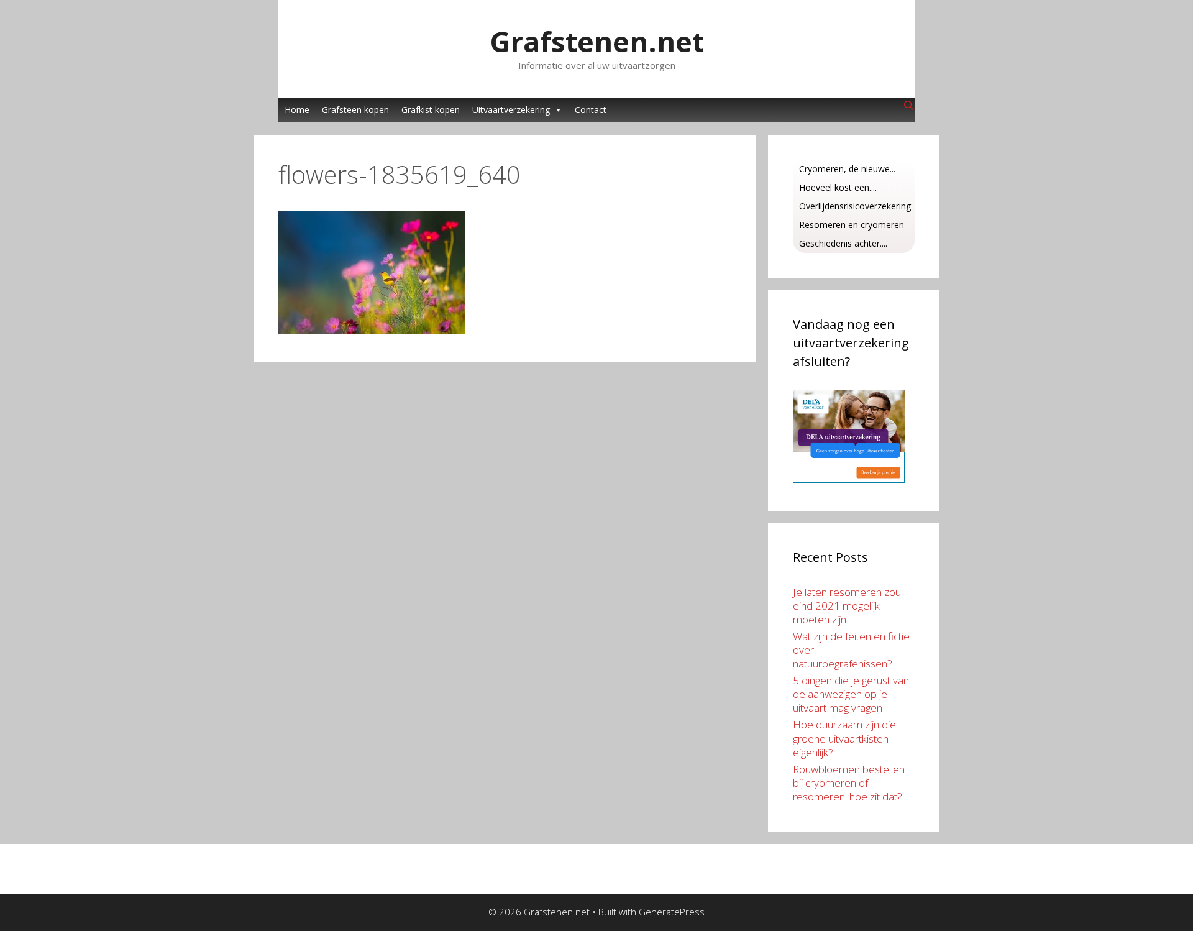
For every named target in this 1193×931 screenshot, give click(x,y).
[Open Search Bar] (909, 106)
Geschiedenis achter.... (843, 243)
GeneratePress (672, 912)
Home (297, 110)
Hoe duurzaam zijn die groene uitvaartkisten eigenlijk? (844, 738)
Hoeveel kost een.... (838, 187)
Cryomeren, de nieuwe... (847, 169)
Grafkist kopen (430, 110)
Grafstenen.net (597, 41)
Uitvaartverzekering (511, 110)
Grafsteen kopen (355, 110)
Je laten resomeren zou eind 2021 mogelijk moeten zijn (847, 605)
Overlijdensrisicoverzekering (855, 206)
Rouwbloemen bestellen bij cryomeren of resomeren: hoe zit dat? (849, 783)
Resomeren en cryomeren (851, 225)
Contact (590, 110)
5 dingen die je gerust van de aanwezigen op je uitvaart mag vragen (851, 694)
